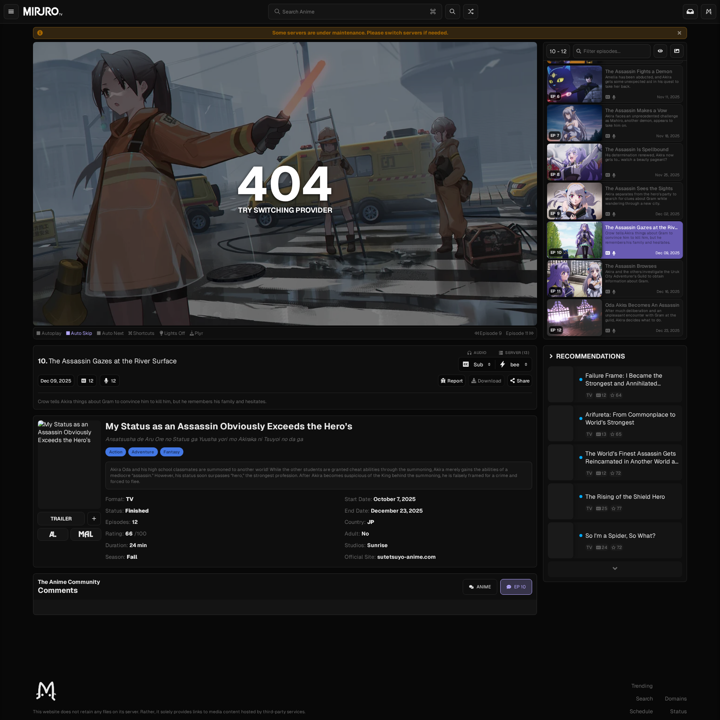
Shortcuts (143, 333)
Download (489, 381)
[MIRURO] (43, 11)
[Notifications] (690, 11)
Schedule (641, 711)
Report (455, 381)
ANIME (484, 587)
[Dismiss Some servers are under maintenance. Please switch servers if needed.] (679, 33)
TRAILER (61, 518)
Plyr (199, 333)
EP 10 (520, 587)
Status (678, 711)
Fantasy (172, 451)
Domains (676, 698)
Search (644, 698)
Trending (642, 685)
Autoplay (52, 333)
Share (523, 381)
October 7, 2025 (395, 499)
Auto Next (113, 333)
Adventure (143, 451)
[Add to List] (94, 518)
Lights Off (174, 333)
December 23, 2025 (397, 510)
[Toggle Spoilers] (660, 51)
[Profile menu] (708, 11)
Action (116, 451)
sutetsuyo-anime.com (406, 557)
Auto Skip (81, 333)
